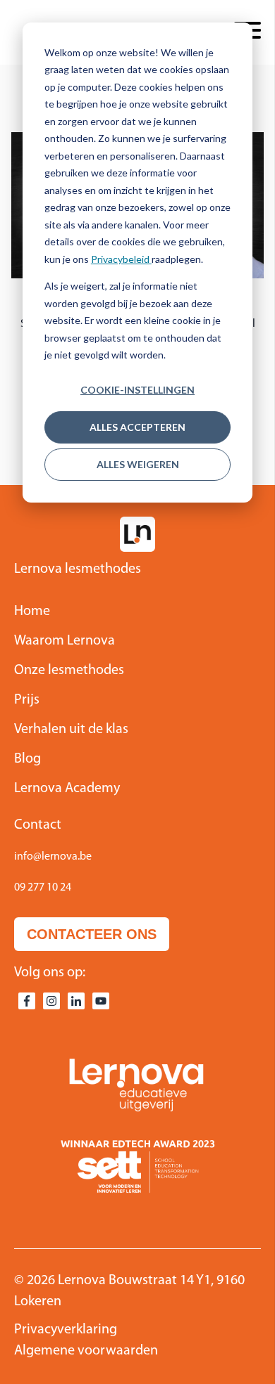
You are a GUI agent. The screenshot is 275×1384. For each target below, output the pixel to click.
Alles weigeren (138, 464)
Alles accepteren (137, 427)
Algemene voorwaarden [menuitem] (86, 1351)
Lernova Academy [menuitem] (67, 789)
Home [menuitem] (32, 611)
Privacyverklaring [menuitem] (65, 1330)
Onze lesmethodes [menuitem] (69, 671)
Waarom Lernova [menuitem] (64, 641)
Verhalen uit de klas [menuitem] (71, 730)
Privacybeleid (121, 259)
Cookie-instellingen (137, 390)
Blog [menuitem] (27, 759)
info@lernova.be (53, 856)
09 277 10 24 (42, 887)
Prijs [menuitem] (26, 700)
